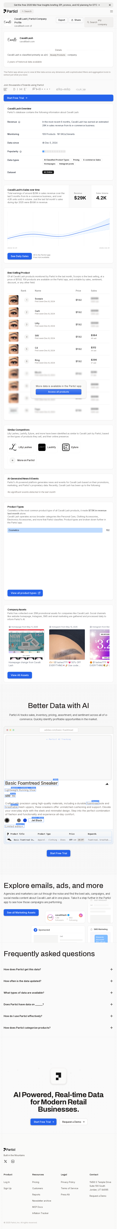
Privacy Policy (68, 1182)
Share (77, 20)
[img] (58, 230)
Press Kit (65, 1194)
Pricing (35, 1182)
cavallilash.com (21, 26)
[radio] (7, 820)
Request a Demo (71, 1121)
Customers (37, 1188)
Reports (36, 1194)
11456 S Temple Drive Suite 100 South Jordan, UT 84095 (100, 1186)
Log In (7, 1182)
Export (61, 20)
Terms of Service (69, 1188)
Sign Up (8, 1188)
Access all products (58, 391)
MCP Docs (37, 1207)
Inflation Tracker (40, 1213)
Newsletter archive (41, 1200)
